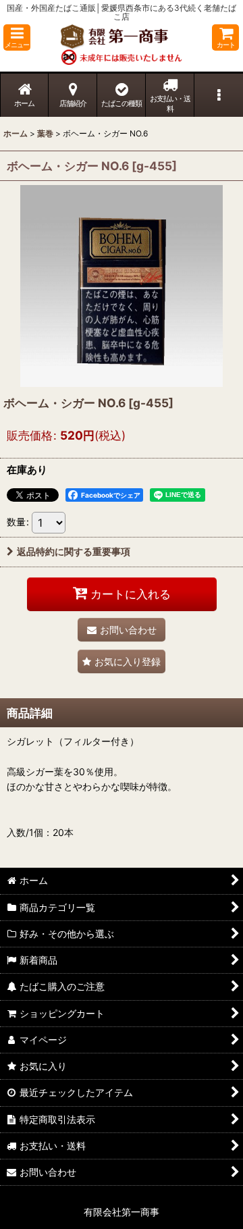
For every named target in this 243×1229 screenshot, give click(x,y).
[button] (16, 37)
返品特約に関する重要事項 (73, 551)
